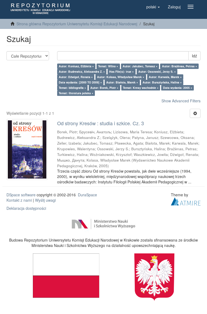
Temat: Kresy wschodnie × (140, 88)
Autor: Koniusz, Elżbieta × (76, 66)
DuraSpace (87, 194)
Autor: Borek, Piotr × (104, 88)
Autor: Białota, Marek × (122, 82)
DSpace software (21, 194)
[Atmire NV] (186, 200)
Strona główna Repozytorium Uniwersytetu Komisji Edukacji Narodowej (76, 23)
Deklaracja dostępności (26, 208)
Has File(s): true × (121, 71)
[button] (153, 6)
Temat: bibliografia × (72, 88)
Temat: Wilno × (108, 66)
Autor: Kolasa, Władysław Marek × (120, 77)
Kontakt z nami (19, 200)
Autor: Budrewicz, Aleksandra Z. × (82, 71)
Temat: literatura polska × (76, 93)
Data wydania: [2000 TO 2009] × (80, 82)
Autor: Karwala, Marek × (165, 77)
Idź (194, 55)
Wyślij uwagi (45, 200)
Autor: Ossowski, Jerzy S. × (157, 71)
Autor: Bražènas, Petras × (179, 66)
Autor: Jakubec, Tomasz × (140, 66)
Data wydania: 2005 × (177, 88)
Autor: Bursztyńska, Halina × (162, 82)
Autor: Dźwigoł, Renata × (76, 77)
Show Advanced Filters (181, 100)
